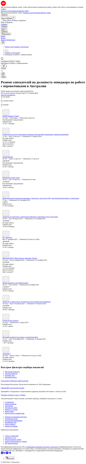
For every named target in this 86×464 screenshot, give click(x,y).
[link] (4, 31)
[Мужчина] (6, 112)
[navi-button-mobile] (3, 42)
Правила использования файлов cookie (37, 13)
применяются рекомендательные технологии (42, 447)
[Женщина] (6, 153)
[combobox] (10, 61)
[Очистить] (4, 66)
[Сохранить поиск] (3, 74)
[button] (3, 36)
